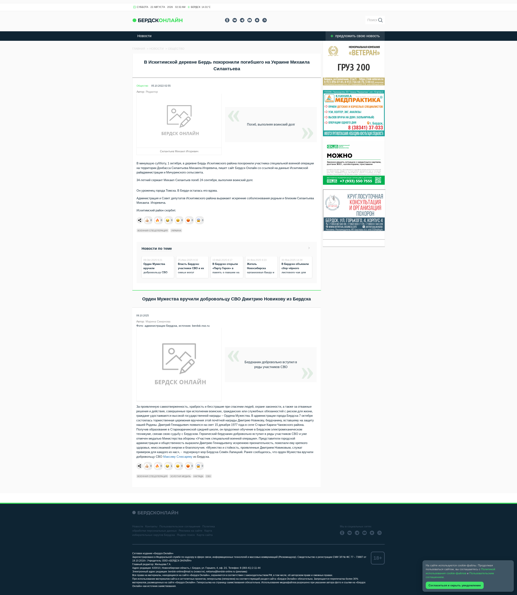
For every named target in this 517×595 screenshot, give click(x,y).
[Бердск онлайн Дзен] (257, 20)
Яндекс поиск (186, 534)
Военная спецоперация (153, 230)
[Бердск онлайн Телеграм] (242, 20)
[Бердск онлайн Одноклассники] (227, 20)
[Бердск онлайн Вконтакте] (234, 20)
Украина (176, 230)
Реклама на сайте (190, 530)
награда (198, 476)
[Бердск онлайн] (157, 20)
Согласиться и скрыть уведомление (455, 585)
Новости (144, 36)
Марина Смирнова (158, 321)
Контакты (151, 526)
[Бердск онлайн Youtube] (249, 20)
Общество (142, 85)
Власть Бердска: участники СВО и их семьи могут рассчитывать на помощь (191, 272)
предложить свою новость (357, 36)
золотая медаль (180, 476)
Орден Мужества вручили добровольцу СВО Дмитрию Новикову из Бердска (156, 272)
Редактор (152, 91)
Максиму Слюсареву (177, 456)
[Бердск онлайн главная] (155, 512)
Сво (208, 476)
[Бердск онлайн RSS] (264, 20)
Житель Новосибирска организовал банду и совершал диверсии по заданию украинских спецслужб (260, 276)
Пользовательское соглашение (179, 526)
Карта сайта (205, 534)
